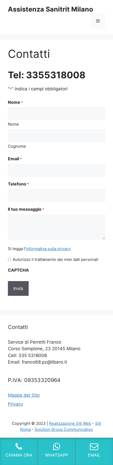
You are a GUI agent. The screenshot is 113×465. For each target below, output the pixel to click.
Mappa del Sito (24, 395)
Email (15, 158)
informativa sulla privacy (48, 248)
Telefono (18, 184)
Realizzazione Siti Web (70, 423)
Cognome (17, 146)
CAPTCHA (18, 270)
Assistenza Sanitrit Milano (50, 9)
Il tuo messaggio (26, 209)
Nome (13, 124)
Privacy (15, 404)
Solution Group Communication (64, 429)
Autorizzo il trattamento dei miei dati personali (55, 259)
